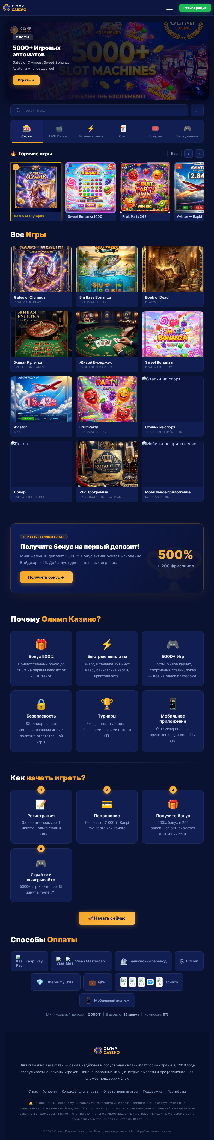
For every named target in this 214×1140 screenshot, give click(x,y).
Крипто (171, 982)
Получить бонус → (46, 577)
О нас (33, 1091)
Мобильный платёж (107, 1000)
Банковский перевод (143, 961)
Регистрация (195, 8)
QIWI (98, 982)
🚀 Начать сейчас (107, 918)
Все (174, 153)
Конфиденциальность (80, 1091)
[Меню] (171, 8)
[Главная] (14, 8)
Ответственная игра (120, 1091)
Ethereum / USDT (55, 982)
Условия (50, 1091)
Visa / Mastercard (90, 961)
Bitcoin (189, 961)
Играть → (26, 80)
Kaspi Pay (34, 961)
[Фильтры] (197, 110)
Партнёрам (176, 1091)
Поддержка (152, 1091)
